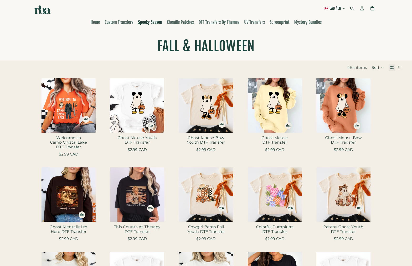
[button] (378, 67)
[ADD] (88, 125)
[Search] (352, 8)
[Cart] (372, 8)
